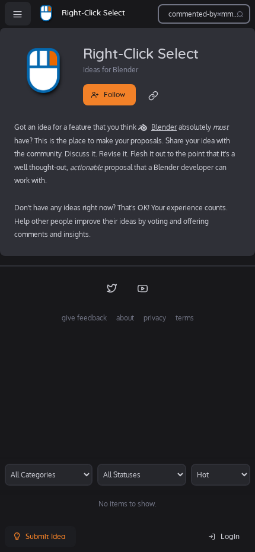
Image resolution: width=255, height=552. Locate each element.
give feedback (84, 317)
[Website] (154, 95)
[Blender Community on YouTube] (143, 288)
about (125, 317)
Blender (164, 127)
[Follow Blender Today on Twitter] (112, 288)
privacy (155, 317)
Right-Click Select (93, 13)
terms (185, 317)
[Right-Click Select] (46, 13)
